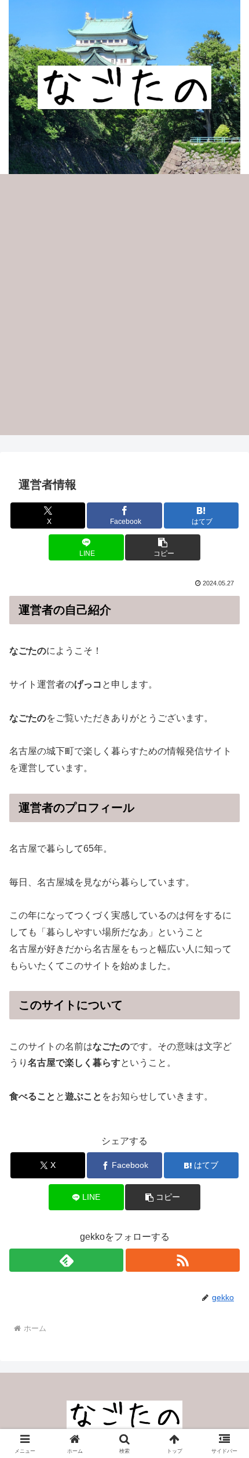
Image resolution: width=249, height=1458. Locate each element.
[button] (162, 547)
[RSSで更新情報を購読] (183, 1260)
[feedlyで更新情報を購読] (66, 1260)
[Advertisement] (124, 304)
